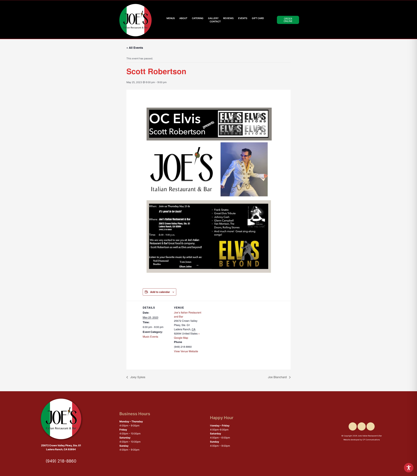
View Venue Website (186, 351)
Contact (215, 21)
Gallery (213, 18)
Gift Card (258, 18)
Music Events (150, 336)
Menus (170, 18)
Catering (197, 18)
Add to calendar (160, 292)
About (183, 18)
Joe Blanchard (278, 377)
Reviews (228, 18)
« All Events (134, 47)
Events (242, 18)
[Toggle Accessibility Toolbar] (409, 468)
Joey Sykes (137, 377)
